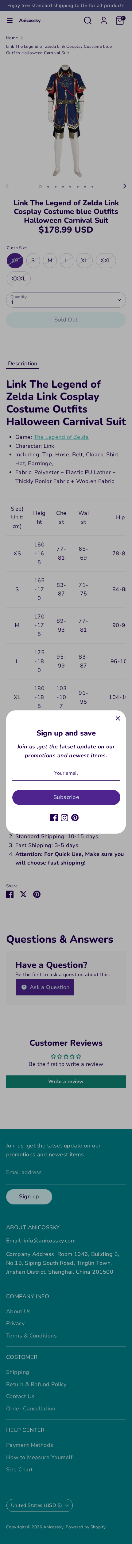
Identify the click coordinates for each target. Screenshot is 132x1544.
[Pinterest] (75, 817)
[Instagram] (64, 817)
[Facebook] (54, 817)
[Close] (118, 718)
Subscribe (66, 797)
